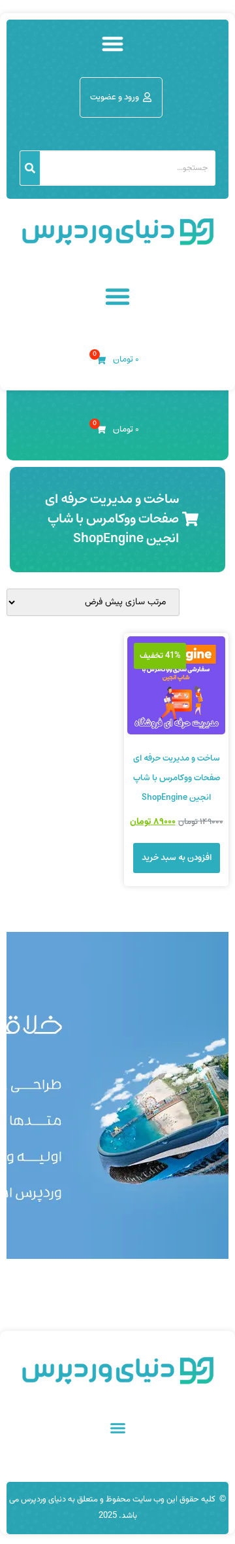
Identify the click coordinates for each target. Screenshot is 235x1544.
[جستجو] (30, 168)
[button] (112, 43)
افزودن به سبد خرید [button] (177, 857)
